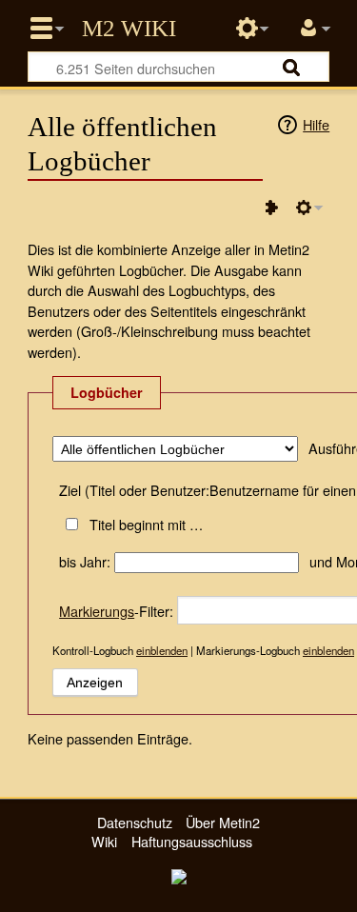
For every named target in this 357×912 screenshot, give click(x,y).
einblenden (162, 650)
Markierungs (96, 611)
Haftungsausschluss (191, 841)
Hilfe (316, 124)
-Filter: (116, 611)
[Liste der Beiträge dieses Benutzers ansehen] (271, 207)
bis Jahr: (84, 561)
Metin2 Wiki (129, 28)
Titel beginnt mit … (145, 524)
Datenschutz (134, 822)
